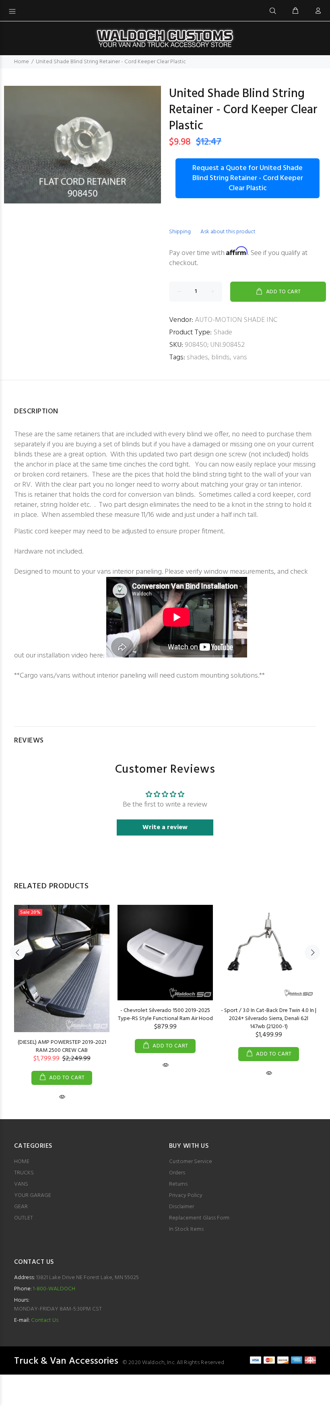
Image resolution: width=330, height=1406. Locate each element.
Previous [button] (17, 952)
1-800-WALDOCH (53, 1289)
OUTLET (23, 1218)
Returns (178, 1184)
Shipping (180, 231)
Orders (177, 1173)
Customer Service (190, 1161)
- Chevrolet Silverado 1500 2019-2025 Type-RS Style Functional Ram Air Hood (165, 1014)
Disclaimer (181, 1206)
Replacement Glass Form (199, 1218)
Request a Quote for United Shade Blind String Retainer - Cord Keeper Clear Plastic (247, 178)
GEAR (21, 1206)
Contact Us (44, 1320)
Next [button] (312, 952)
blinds (220, 357)
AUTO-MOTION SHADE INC (236, 320)
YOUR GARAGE (32, 1195)
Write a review (165, 827)
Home (21, 61)
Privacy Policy (185, 1195)
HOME (21, 1161)
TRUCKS (24, 1173)
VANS (21, 1184)
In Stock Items (186, 1229)
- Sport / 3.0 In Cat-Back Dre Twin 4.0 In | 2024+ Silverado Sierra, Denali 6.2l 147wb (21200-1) (268, 1018)
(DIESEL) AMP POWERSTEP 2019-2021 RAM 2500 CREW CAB (62, 1046)
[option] (61, 995)
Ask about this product (228, 231)
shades (197, 357)
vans (240, 357)
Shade (222, 332)
